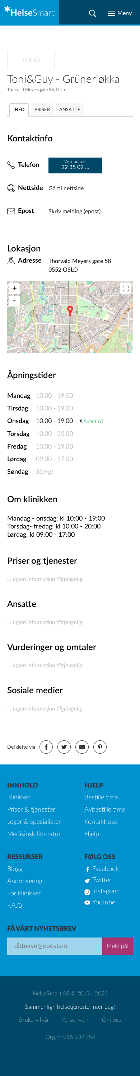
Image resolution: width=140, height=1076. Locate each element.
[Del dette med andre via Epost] (82, 747)
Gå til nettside (66, 188)
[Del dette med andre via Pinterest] (100, 747)
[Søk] (93, 13)
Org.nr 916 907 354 (70, 1037)
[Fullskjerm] (125, 288)
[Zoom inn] (14, 288)
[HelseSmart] (29, 12)
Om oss (111, 1020)
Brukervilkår (34, 1020)
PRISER (42, 110)
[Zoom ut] (14, 301)
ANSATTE (69, 110)
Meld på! (118, 946)
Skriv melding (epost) (74, 211)
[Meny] (120, 13)
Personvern (75, 1020)
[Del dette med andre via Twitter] (64, 747)
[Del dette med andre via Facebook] (46, 747)
